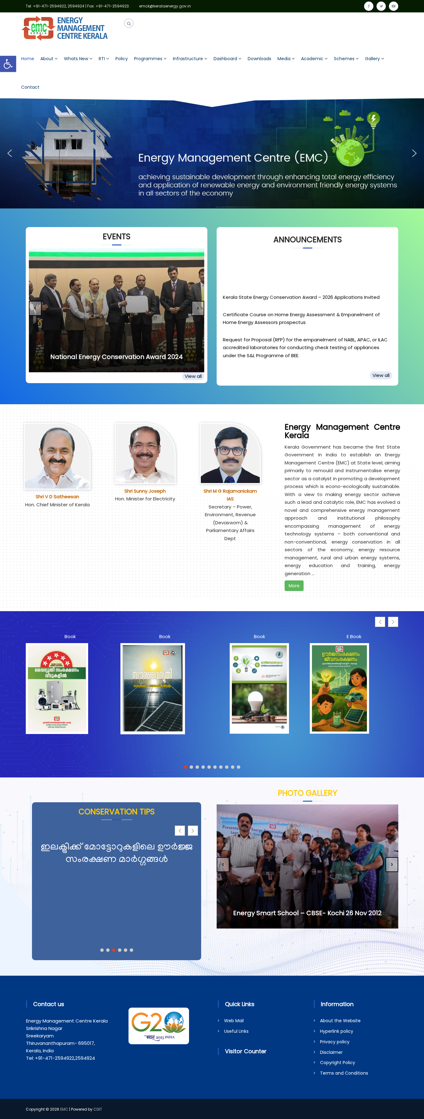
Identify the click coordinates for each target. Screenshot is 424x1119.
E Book (354, 636)
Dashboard (225, 59)
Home (27, 59)
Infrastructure (188, 59)
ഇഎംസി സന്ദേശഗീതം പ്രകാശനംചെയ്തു (116, 356)
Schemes (344, 59)
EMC (64, 1109)
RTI (102, 59)
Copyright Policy (337, 1062)
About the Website (340, 1021)
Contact (30, 87)
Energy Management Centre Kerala (342, 431)
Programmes (148, 59)
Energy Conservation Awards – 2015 (308, 913)
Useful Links (236, 1031)
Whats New (76, 59)
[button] (8, 64)
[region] (212, 153)
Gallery (372, 59)
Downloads (259, 59)
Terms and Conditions (344, 1073)
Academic (312, 59)
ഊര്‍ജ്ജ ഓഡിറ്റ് (116, 847)
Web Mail (234, 1021)
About (46, 59)
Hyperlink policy (336, 1031)
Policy (121, 59)
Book (70, 636)
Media (284, 59)
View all (193, 376)
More (294, 586)
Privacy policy (335, 1042)
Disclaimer (331, 1052)
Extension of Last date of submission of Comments (282, 364)
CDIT (97, 1109)
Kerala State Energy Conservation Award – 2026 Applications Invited (301, 273)
